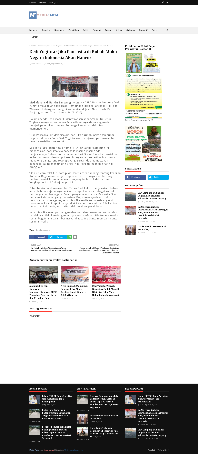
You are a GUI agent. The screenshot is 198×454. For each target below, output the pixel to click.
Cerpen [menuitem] (35, 37)
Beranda (32, 2)
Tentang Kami (54, 2)
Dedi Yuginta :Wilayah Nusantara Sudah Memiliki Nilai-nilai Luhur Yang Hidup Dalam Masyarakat (106, 290)
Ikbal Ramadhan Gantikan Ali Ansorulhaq (152, 228)
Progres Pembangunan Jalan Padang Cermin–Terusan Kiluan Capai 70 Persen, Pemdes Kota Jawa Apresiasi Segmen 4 (56, 432)
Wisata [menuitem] (108, 30)
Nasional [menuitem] (58, 30)
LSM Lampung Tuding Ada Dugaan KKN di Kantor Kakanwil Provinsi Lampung (152, 196)
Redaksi (42, 2)
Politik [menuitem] (86, 30)
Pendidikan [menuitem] (74, 30)
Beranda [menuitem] (33, 30)
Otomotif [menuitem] (143, 30)
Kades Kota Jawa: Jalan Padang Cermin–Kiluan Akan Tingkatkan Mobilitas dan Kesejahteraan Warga (56, 414)
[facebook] (162, 2)
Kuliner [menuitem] (119, 30)
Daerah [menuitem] (45, 30)
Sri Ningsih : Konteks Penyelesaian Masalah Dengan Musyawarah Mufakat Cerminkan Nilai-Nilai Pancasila (153, 213)
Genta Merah (48, 450)
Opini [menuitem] (154, 30)
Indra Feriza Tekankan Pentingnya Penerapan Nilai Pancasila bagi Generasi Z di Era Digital (104, 432)
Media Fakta (34, 450)
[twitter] (167, 2)
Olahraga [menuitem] (130, 30)
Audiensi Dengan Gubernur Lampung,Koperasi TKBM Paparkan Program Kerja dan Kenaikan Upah (43, 292)
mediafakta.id (36, 64)
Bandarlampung (44, 46)
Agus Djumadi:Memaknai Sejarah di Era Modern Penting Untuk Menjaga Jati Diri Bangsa (74, 290)
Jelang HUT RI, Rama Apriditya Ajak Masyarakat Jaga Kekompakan (57, 399)
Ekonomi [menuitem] (97, 30)
